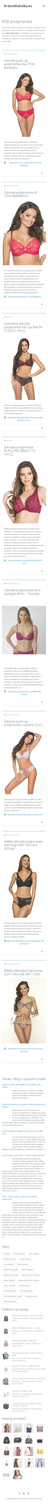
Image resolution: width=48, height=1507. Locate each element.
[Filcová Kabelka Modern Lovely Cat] (6, 1381)
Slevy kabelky (9, 1264)
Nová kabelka (24, 1286)
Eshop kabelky (25, 1259)
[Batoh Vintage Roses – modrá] (6, 1331)
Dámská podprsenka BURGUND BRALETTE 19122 (19, 450)
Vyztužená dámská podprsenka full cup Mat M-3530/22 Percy (23, 327)
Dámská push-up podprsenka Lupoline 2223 (23, 723)
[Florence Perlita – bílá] (6, 1394)
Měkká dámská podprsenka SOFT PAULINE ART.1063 (23, 972)
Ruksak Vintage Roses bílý (24, 1340)
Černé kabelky (12, 54)
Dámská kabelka (26, 1291)
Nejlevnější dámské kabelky (28, 1280)
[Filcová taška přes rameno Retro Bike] (6, 1356)
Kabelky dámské (10, 1259)
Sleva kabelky (22, 1264)
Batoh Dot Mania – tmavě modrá (27, 1315)
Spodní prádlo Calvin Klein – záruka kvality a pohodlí (23, 1155)
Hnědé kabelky (12, 186)
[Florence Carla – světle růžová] (6, 1369)
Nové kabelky (34, 1254)
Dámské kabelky (10, 1301)
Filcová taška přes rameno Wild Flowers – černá (26, 1404)
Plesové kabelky (13, 583)
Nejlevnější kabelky (11, 1275)
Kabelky (9, 317)
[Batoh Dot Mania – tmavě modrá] (6, 1318)
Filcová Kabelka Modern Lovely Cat (28, 1378)
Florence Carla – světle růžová (26, 1366)
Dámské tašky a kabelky (31, 1275)
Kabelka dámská (10, 1291)
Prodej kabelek (19, 1254)
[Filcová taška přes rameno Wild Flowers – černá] (6, 1406)
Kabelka (7, 1254)
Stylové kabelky (27, 1270)
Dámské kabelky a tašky (13, 1296)
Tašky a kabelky (9, 1286)
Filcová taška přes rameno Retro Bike (27, 1354)
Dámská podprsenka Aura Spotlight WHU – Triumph (22, 592)
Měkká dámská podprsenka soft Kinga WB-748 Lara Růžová (23, 845)
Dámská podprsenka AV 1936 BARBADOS (21, 194)
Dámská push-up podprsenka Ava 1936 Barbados (19, 64)
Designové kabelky (11, 1270)
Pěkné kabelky (9, 1280)
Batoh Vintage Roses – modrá (26, 1328)
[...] (28, 1098)
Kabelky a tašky (31, 1296)
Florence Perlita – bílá (22, 1391)
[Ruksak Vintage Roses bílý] (6, 1343)
